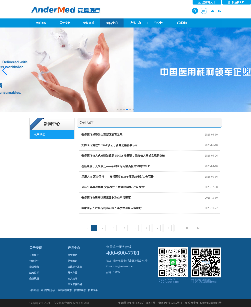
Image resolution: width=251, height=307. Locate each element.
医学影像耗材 (75, 284)
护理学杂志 (80, 290)
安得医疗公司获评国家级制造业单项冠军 (106, 197)
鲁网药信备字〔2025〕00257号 (136, 303)
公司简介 (34, 255)
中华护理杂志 (65, 290)
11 (187, 227)
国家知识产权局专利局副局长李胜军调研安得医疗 (111, 208)
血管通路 (72, 255)
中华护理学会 (48, 290)
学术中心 (159, 22)
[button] (4, 70)
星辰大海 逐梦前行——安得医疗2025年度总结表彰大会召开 (117, 176)
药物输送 (72, 260)
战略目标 (34, 272)
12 (198, 227)
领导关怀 (34, 260)
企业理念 (34, 266)
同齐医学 (93, 290)
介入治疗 (72, 278)
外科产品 (72, 272)
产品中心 (135, 22)
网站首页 (41, 22)
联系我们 (182, 22)
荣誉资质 (88, 22)
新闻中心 (112, 23)
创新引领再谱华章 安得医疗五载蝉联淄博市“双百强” (113, 187)
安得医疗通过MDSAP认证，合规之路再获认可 (109, 145)
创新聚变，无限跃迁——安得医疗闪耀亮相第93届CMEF (115, 166)
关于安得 (65, 22)
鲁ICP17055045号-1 (170, 303)
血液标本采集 (75, 266)
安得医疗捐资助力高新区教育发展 (102, 134)
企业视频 (34, 278)
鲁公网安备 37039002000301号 (203, 303)
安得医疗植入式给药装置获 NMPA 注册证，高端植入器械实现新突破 (123, 155)
